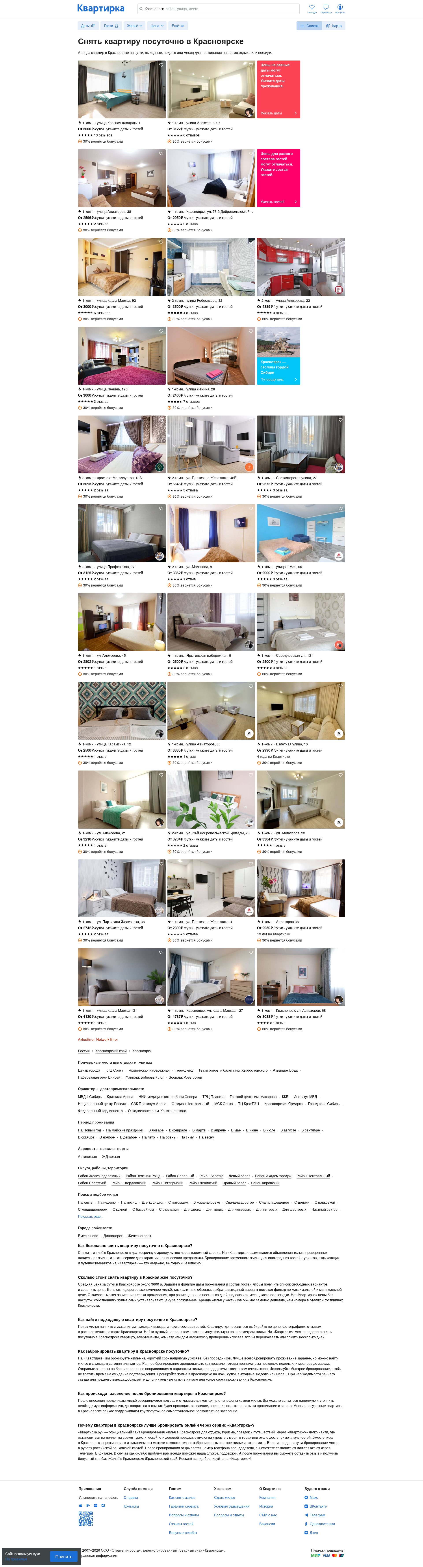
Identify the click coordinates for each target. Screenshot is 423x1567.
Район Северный (180, 1175)
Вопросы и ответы (184, 1514)
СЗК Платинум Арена (148, 1103)
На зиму (187, 1137)
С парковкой (325, 1202)
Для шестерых (294, 1209)
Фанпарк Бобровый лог (145, 1077)
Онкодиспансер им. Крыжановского (157, 1110)
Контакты (131, 1506)
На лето (148, 1137)
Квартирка (104, 9)
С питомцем (178, 1202)
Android (88, 1505)
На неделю (107, 1202)
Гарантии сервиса (184, 1506)
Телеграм (317, 1514)
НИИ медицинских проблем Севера (168, 1096)
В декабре (128, 1137)
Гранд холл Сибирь (324, 1103)
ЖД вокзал (111, 1156)
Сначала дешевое (274, 1202)
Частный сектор (325, 1209)
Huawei (96, 1505)
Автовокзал (87, 1156)
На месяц (129, 1202)
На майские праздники (124, 1130)
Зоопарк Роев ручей (185, 1077)
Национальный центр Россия (102, 1103)
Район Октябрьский (167, 1182)
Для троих (214, 1209)
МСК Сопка (223, 1103)
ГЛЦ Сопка (114, 1070)
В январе (156, 1130)
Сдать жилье (224, 1497)
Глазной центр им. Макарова (253, 1096)
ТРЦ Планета (213, 1096)
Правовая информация (98, 1555)
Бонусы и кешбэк (183, 1532)
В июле (269, 1130)
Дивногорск (113, 1235)
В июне (252, 1130)
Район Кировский (265, 1182)
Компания (267, 1497)
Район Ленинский (203, 1182)
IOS (81, 1505)
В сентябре (310, 1130)
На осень (167, 1137)
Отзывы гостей (181, 1523)
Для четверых (239, 1209)
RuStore (103, 1505)
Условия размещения (231, 1506)
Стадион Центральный (190, 1103)
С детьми (301, 1202)
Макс (314, 1497)
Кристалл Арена (120, 1096)
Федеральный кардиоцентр (100, 1110)
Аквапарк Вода (285, 1070)
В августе (288, 1130)
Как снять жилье (182, 1497)
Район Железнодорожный (99, 1175)
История (266, 1506)
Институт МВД (305, 1096)
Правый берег (234, 1182)
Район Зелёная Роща (143, 1175)
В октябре (86, 1137)
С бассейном (143, 1209)
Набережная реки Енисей (99, 1077)
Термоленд (184, 1070)
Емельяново (88, 1235)
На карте (85, 1202)
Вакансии (267, 1523)
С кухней (120, 1209)
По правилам (16, 1557)
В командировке (206, 1202)
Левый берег (239, 1175)
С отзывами (169, 1209)
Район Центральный (313, 1175)
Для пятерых (266, 1209)
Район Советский (92, 1182)
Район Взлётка (211, 1175)
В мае (236, 1130)
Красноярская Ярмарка (283, 1103)
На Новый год (89, 1130)
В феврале (178, 1130)
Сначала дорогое (239, 1202)
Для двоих (192, 1209)
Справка (131, 1497)
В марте (199, 1130)
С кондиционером (92, 1209)
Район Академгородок (273, 1175)
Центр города (89, 1070)
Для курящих (152, 1202)
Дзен (314, 1532)
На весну (206, 1137)
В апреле (218, 1130)
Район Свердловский (128, 1182)
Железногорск (139, 1235)
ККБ (285, 1096)
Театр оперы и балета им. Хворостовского (233, 1070)
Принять (63, 1556)
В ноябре (107, 1137)
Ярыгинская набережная (149, 1070)
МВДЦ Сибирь (90, 1096)
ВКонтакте (318, 1506)
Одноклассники (322, 1523)
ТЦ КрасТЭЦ (248, 1103)
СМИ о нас (268, 1514)
